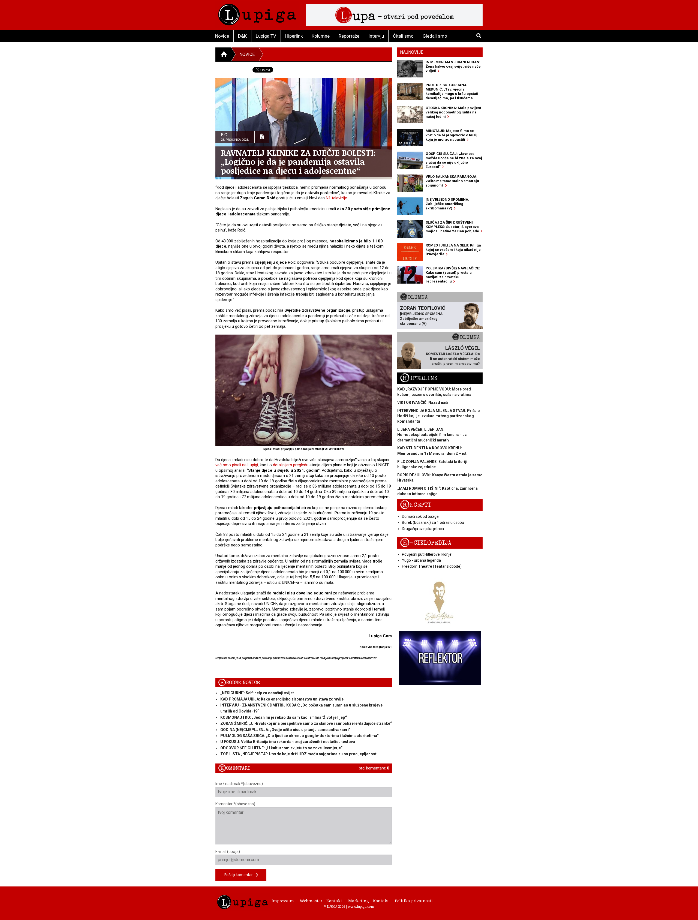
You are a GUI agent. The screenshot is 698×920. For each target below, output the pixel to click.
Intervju (376, 36)
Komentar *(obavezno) (235, 804)
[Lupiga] (257, 13)
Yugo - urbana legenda (421, 560)
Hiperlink (294, 36)
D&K (242, 36)
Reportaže (349, 36)
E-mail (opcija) (227, 851)
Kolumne (321, 36)
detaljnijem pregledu (290, 464)
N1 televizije (336, 198)
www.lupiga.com (361, 906)
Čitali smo (403, 36)
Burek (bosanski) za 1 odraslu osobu (433, 522)
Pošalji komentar (240, 875)
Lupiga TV (266, 36)
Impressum (283, 900)
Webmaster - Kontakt (321, 900)
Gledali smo (435, 36)
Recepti (415, 505)
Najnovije (411, 52)
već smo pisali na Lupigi (236, 464)
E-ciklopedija (425, 543)
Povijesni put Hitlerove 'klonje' (427, 554)
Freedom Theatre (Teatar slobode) (432, 566)
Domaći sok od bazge (420, 516)
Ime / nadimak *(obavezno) (239, 783)
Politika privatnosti (414, 900)
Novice (222, 36)
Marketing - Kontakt (368, 900)
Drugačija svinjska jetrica (423, 529)
